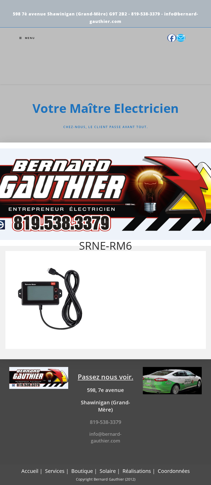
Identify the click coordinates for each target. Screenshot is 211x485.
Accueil (29, 470)
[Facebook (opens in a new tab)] (171, 38)
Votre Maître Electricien (105, 108)
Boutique (82, 470)
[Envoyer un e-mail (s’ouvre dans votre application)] (180, 38)
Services (55, 470)
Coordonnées (174, 470)
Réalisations (136, 470)
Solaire (108, 470)
